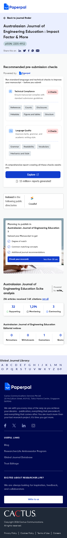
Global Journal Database (18, 457)
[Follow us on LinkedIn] (23, 425)
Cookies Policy (27, 533)
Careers (57, 533)
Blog (6, 445)
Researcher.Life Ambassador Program (25, 451)
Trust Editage (11, 463)
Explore (31, 174)
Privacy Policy (10, 533)
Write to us (33, 499)
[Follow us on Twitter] (14, 425)
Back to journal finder (19, 18)
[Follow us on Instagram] (33, 425)
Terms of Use (43, 533)
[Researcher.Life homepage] (33, 386)
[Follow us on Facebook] (5, 425)
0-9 (59, 369)
